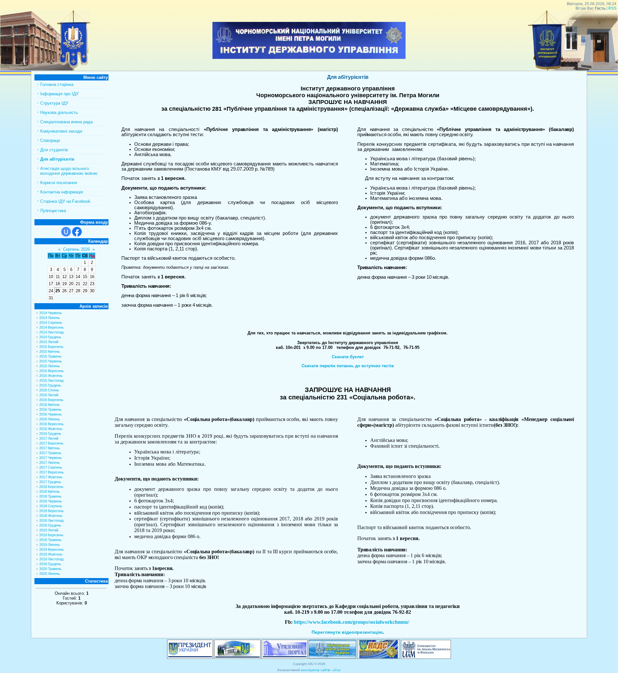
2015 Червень (50, 361)
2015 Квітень (49, 351)
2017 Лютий (48, 438)
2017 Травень (50, 453)
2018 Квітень (49, 491)
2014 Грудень (50, 337)
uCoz (337, 670)
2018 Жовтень (50, 516)
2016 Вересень (51, 424)
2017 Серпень (50, 467)
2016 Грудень (50, 433)
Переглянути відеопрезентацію (347, 632)
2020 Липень (49, 573)
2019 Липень (49, 545)
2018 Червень (50, 501)
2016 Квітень (49, 405)
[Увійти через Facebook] (77, 232)
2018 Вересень (51, 511)
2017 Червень (50, 458)
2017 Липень (49, 462)
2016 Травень (50, 409)
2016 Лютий (48, 395)
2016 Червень (50, 414)
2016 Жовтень (50, 429)
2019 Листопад (51, 559)
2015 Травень (50, 356)
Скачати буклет (348, 356)
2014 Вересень (51, 327)
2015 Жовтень (50, 376)
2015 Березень (51, 347)
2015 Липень (49, 366)
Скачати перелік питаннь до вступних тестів (348, 365)
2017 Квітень (49, 448)
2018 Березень (51, 487)
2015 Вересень (51, 371)
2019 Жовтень (50, 554)
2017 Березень (51, 443)
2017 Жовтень (50, 477)
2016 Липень (49, 419)
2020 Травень (50, 569)
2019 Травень (50, 540)
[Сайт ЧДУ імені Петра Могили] (45, 69)
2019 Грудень (50, 564)
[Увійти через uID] (66, 232)
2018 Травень (50, 496)
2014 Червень (50, 313)
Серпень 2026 (76, 249)
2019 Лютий (48, 530)
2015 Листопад (51, 380)
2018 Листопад (51, 520)
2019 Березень (51, 535)
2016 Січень (49, 390)
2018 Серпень (50, 506)
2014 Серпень (50, 322)
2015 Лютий (48, 342)
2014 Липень (49, 318)
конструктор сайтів (315, 670)
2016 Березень (51, 400)
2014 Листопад (51, 332)
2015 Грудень (50, 385)
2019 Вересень (51, 549)
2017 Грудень (50, 482)
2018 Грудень (50, 525)
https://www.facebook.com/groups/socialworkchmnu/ (351, 622)
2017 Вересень (51, 472)
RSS (612, 8)
